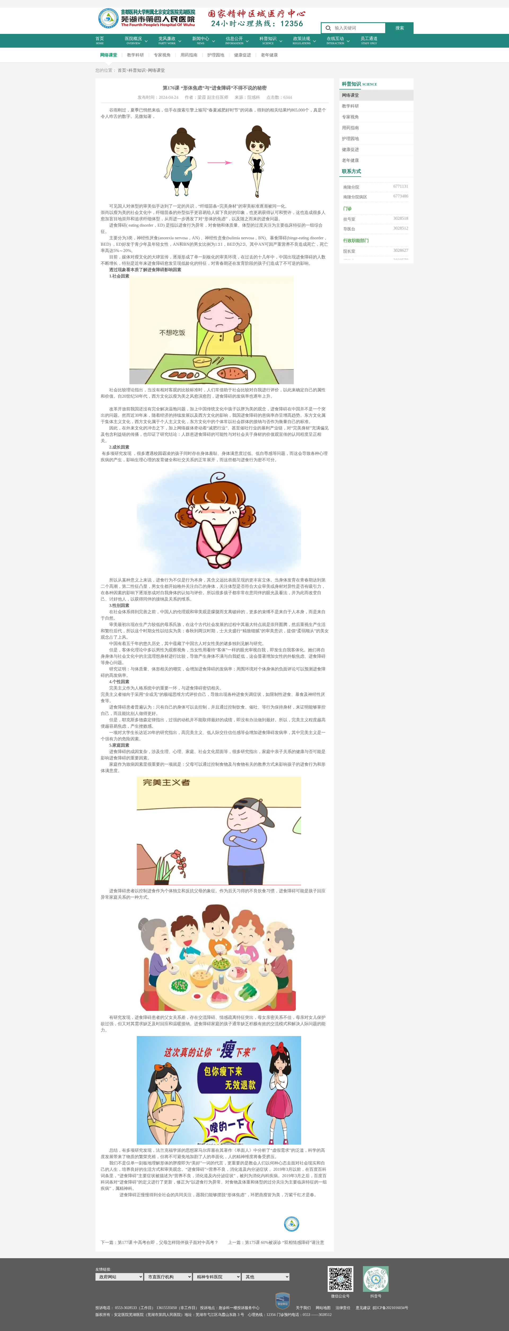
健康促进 (242, 55)
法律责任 (343, 1308)
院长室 (349, 230)
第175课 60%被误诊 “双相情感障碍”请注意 (284, 1242)
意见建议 (363, 1308)
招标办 (349, 239)
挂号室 (349, 198)
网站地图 (323, 1308)
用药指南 (189, 55)
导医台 (349, 207)
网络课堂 (108, 55)
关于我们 (303, 1308)
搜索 (400, 28)
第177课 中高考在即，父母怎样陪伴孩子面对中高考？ (168, 1242)
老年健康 (269, 55)
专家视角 (162, 55)
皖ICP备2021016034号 (390, 1308)
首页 (123, 70)
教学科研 (135, 55)
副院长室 (351, 249)
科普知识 (137, 70)
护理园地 (215, 55)
